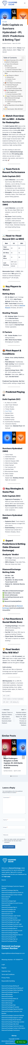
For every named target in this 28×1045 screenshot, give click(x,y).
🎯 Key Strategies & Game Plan (13, 90)
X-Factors (9, 81)
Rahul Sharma (7, 43)
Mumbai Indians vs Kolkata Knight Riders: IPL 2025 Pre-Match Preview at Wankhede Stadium (20, 717)
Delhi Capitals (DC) (12, 67)
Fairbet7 (8, 880)
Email (5, 827)
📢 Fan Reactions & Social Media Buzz (14, 106)
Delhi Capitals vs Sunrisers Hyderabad (13, 698)
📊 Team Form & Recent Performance (11, 65)
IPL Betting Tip (14, 702)
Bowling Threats (11, 79)
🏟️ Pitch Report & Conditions (13, 83)
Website (5, 835)
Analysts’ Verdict (11, 99)
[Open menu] (24, 3)
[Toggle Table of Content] (22, 58)
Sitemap (14, 1035)
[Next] (23, 757)
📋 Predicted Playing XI (11, 85)
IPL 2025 (4, 21)
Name (5, 820)
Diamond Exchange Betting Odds (14, 102)
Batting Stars (10, 77)
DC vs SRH (6, 695)
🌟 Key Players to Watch (12, 75)
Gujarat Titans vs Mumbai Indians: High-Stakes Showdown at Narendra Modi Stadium (7, 716)
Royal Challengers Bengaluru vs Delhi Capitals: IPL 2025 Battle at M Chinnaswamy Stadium (13, 763)
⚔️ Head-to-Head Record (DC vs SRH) (14, 72)
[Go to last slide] (4, 757)
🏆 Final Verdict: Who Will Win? (14, 109)
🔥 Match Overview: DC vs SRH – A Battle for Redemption (13, 61)
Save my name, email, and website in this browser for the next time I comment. (14, 840)
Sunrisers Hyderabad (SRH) (14, 69)
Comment (6, 797)
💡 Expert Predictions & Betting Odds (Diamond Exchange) (13, 97)
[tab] (10, 776)
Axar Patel (8, 411)
